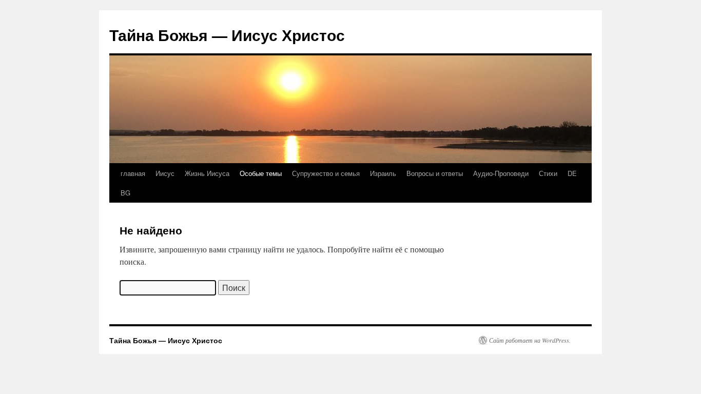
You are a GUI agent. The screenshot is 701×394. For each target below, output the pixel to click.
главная (133, 173)
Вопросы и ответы (434, 173)
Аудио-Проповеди (501, 173)
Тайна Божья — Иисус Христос (227, 35)
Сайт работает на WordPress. (530, 340)
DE (572, 173)
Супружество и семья (326, 173)
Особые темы (261, 173)
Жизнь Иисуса (207, 173)
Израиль (383, 173)
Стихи (548, 173)
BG (125, 193)
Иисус (164, 173)
